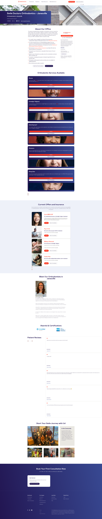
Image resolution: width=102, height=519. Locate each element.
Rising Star (32, 171)
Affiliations (41, 504)
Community (53, 497)
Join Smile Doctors (42, 502)
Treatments (37, 1)
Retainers (31, 148)
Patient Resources (44, 1)
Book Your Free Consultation (38, 65)
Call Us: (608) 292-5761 (67, 37)
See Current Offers (49, 65)
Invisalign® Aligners (34, 101)
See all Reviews (63, 49)
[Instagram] (29, 510)
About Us (41, 498)
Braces (31, 78)
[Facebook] (27, 510)
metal (36, 80)
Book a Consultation (79, 1)
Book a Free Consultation (34, 483)
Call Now (51, 84)
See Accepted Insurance (25, 21)
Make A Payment (66, 498)
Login (83, 4)
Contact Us (41, 497)
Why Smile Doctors (53, 1)
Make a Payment (71, 1)
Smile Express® (33, 125)
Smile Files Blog (53, 498)
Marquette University (53, 40)
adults (37, 81)
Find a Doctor (31, 1)
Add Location (24, 4)
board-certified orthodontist (40, 47)
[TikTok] (31, 510)
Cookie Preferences (42, 513)
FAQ (52, 500)
